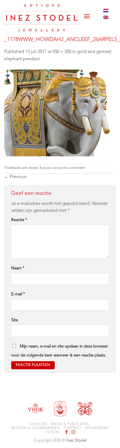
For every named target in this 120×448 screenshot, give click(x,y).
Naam (17, 268)
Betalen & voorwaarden (35, 428)
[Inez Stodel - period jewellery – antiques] (41, 18)
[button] (86, 14)
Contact (72, 428)
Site (14, 320)
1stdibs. (53, 432)
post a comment (72, 168)
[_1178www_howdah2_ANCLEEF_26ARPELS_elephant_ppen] (60, 113)
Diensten (38, 424)
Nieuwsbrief (97, 428)
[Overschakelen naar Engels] (106, 17)
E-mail (18, 294)
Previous (15, 177)
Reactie (19, 220)
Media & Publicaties (70, 424)
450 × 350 (61, 52)
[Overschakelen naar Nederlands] (106, 10)
